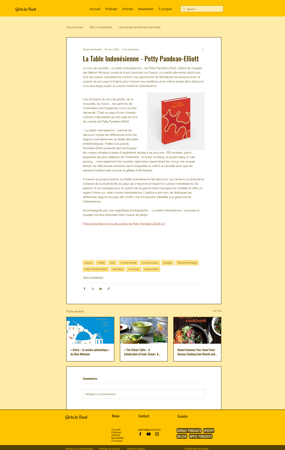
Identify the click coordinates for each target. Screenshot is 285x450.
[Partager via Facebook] (84, 288)
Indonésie (117, 269)
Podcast (116, 432)
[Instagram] (157, 434)
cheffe (101, 262)
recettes (167, 262)
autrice (88, 262)
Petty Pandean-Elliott (96, 269)
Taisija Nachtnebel (187, 262)
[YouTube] (148, 434)
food (112, 262)
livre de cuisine (150, 262)
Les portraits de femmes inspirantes (139, 27)
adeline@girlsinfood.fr (149, 429)
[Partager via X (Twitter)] (92, 288)
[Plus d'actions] (203, 49)
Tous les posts (74, 27)
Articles (115, 435)
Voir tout (217, 310)
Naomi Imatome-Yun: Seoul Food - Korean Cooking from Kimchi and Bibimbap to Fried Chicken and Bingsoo (197, 352)
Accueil (115, 429)
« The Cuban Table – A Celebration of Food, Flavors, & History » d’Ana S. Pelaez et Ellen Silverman (143, 352)
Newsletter (117, 438)
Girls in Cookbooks (101, 27)
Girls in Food (25, 9)
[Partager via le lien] (108, 288)
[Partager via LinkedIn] (100, 288)
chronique (133, 269)
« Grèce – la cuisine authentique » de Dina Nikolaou (90, 352)
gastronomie (151, 269)
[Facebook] (140, 434)
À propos (116, 440)
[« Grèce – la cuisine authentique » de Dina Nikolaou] (90, 330)
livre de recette (128, 262)
